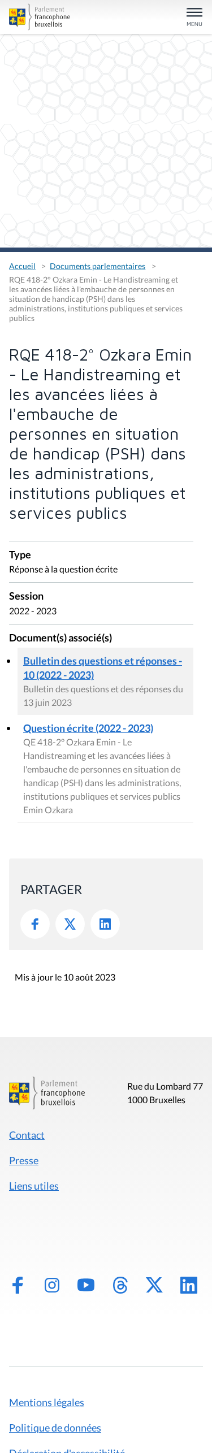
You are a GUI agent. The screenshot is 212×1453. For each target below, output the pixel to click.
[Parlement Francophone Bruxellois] (39, 17)
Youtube (85, 1285)
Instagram (52, 1285)
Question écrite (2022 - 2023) (88, 728)
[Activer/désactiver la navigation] (194, 18)
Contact (27, 1135)
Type (20, 555)
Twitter (70, 924)
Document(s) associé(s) (60, 638)
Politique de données (55, 1427)
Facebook (35, 924)
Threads (120, 1285)
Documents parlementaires (97, 266)
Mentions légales (46, 1402)
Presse (23, 1160)
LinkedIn (105, 924)
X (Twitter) (154, 1285)
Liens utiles (34, 1185)
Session (26, 596)
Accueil (22, 266)
